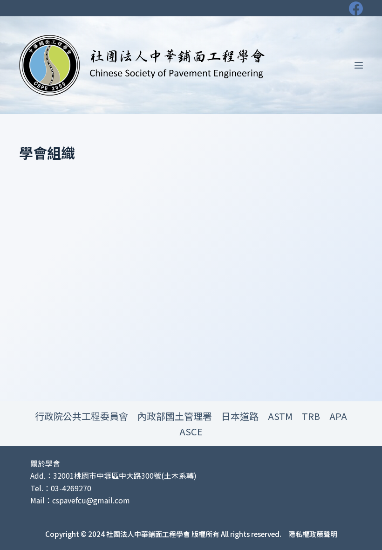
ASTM (280, 416)
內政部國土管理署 (174, 416)
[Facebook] (356, 8)
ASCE (191, 431)
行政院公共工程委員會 (81, 416)
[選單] (359, 65)
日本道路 (240, 416)
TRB (311, 416)
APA (338, 416)
